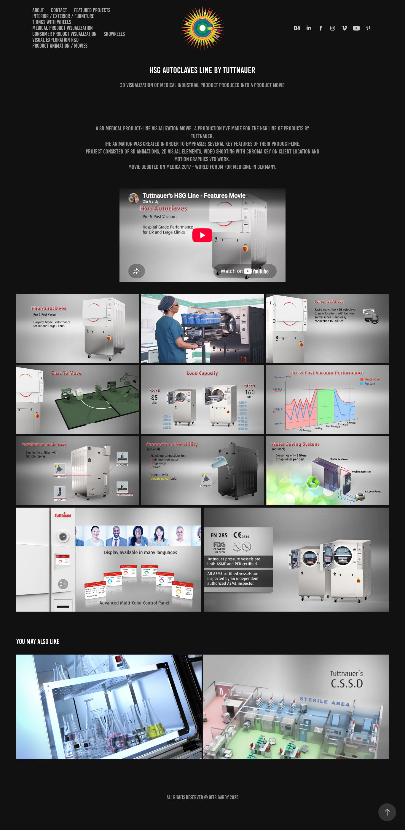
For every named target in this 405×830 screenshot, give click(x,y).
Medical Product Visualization (62, 28)
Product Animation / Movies (59, 46)
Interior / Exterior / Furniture (63, 16)
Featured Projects (92, 10)
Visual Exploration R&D (55, 40)
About (38, 10)
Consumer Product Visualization (64, 34)
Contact (59, 10)
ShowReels (114, 34)
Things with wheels (51, 22)
